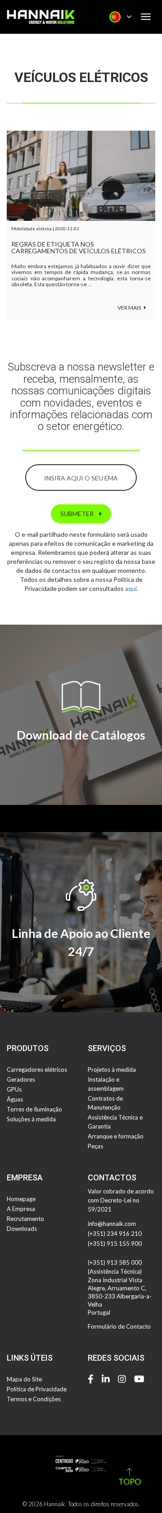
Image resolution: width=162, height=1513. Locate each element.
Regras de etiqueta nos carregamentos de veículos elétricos (78, 248)
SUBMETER (77, 513)
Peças (95, 1146)
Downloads (22, 1228)
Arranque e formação (116, 1136)
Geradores (21, 1079)
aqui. (131, 588)
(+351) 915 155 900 (115, 1243)
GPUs (14, 1089)
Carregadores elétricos (37, 1069)
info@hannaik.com (112, 1223)
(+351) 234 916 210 (115, 1233)
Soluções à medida (31, 1119)
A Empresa (21, 1208)
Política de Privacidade (37, 1389)
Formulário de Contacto (119, 1326)
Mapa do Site (24, 1379)
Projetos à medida (112, 1069)
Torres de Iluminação (34, 1109)
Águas (15, 1099)
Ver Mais (129, 307)
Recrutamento (25, 1218)
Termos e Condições (34, 1399)
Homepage (21, 1198)
